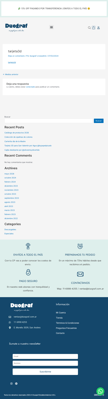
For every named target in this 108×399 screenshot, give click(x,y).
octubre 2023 (10, 194)
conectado (30, 87)
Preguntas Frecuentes (66, 328)
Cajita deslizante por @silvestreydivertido (22, 150)
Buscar (7, 117)
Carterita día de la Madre (15, 141)
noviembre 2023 (11, 190)
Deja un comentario (16, 56)
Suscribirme (45, 371)
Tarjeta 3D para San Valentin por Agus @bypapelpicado (27, 146)
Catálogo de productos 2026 (16, 133)
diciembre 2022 (11, 218)
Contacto (60, 333)
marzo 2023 (9, 210)
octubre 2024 (10, 178)
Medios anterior (10, 74)
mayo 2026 (9, 174)
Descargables (10, 229)
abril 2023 (8, 206)
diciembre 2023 (11, 186)
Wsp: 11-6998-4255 (67, 288)
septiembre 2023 (11, 198)
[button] (51, 27)
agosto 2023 (9, 202)
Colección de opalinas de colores (18, 137)
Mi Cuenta (61, 312)
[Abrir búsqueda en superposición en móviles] (89, 27)
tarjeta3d (12, 62)
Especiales (8, 234)
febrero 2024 (10, 182)
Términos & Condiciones (67, 323)
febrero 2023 (10, 214)
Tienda (59, 318)
